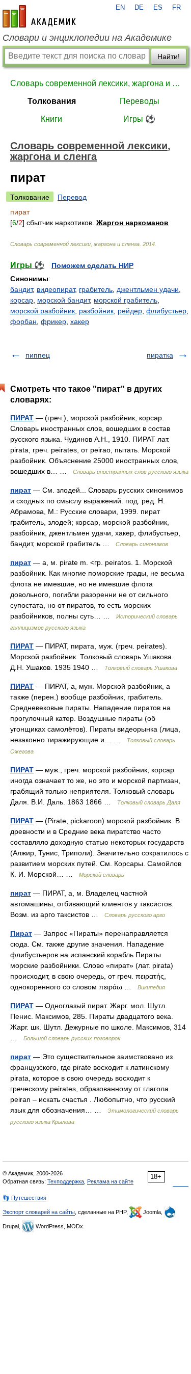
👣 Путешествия (24, 1198)
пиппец (37, 355)
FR (176, 7)
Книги (51, 119)
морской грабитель (125, 300)
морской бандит (63, 300)
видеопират (56, 289)
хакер (79, 321)
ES (157, 7)
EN (120, 7)
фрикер (53, 321)
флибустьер (166, 311)
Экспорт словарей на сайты (39, 1212)
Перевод (72, 197)
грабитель (96, 289)
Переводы (139, 101)
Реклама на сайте (110, 1181)
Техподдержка (65, 1181)
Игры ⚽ (139, 119)
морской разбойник (42, 311)
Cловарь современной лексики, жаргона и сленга (95, 83)
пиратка (160, 355)
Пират (21, 933)
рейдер (130, 311)
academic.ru (39, 16)
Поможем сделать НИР (92, 265)
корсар (21, 300)
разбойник (96, 311)
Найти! (168, 56)
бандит (21, 289)
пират (20, 490)
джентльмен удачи (148, 289)
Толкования (52, 101)
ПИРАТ (22, 418)
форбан (23, 321)
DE (139, 7)
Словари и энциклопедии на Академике (87, 38)
